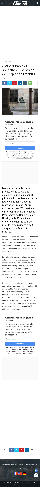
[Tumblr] (25, 83)
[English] (20, 475)
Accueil (4, 61)
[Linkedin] (20, 83)
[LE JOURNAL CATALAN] (20, 3)
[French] (16, 475)
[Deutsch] (24, 475)
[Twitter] (9, 83)
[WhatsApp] (30, 83)
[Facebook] (4, 83)
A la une (11, 61)
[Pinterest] (14, 83)
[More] (35, 83)
